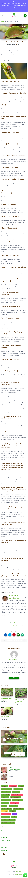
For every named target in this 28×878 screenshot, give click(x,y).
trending (14, 817)
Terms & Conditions (6, 840)
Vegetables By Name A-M (8, 819)
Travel (14, 814)
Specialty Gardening (18, 808)
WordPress (18, 871)
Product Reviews (13, 805)
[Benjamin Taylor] (5, 601)
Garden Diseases (6, 791)
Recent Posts (10, 592)
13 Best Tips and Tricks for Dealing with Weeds (20, 701)
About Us (3, 834)
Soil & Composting (6, 808)
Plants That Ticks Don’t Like (16, 626)
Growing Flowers (6, 800)
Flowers (21, 786)
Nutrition (4, 805)
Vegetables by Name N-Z (8, 822)
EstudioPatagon (18, 874)
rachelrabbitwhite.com (14, 598)
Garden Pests (15, 622)
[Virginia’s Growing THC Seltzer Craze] (4, 777)
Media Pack (4, 847)
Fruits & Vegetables (7, 789)
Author (3, 592)
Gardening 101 (16, 791)
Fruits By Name (18, 789)
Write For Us (4, 844)
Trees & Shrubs (5, 817)
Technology (4, 811)
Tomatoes (12, 811)
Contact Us (4, 850)
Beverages (4, 786)
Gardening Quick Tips (17, 794)
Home (2, 21)
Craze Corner (13, 786)
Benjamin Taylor (14, 596)
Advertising (4, 837)
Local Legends (14, 803)
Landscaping (5, 803)
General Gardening (15, 797)
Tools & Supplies (6, 814)
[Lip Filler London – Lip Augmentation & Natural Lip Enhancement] (4, 770)
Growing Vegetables (17, 800)
